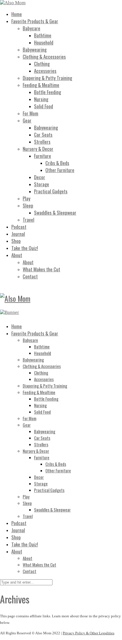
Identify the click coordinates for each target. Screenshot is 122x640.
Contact (30, 276)
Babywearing (35, 49)
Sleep (28, 205)
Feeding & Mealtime (41, 84)
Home (16, 14)
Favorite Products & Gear (34, 21)
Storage (41, 184)
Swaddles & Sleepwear (55, 212)
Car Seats (43, 134)
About (16, 255)
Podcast (18, 226)
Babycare (31, 28)
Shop (16, 240)
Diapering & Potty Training (47, 77)
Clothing (42, 63)
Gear (27, 120)
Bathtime (42, 35)
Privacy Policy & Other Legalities (88, 633)
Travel (28, 219)
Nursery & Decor (38, 148)
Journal (18, 233)
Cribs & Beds (57, 162)
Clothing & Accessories (44, 56)
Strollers (42, 141)
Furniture (42, 155)
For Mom (30, 113)
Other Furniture (59, 170)
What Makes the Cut (41, 269)
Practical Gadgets (51, 191)
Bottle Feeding (47, 92)
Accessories (45, 70)
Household (43, 42)
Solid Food (43, 106)
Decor (39, 177)
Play (26, 198)
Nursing (41, 99)
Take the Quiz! (24, 248)
